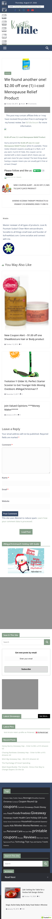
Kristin (23, 104)
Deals (36, 807)
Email (5, 489)
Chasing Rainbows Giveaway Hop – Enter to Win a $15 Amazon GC (28, 7)
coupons (10, 806)
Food (9, 813)
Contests (15, 802)
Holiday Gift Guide (38, 817)
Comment (7, 444)
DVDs (5, 813)
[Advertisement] (28, 110)
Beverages (27, 798)
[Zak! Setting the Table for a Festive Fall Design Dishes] (13, 889)
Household (26, 821)
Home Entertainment (14, 822)
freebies (25, 813)
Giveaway (38, 812)
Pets (30, 831)
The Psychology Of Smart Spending (16, 763)
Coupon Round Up (28, 801)
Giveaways (7, 818)
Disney (43, 807)
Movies (18, 825)
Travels (45, 842)
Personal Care (14, 831)
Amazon (6, 798)
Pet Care (25, 831)
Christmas (7, 801)
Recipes (20, 838)
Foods (16, 813)
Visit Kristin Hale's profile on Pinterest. (19, 732)
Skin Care (40, 838)
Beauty (20, 798)
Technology (20, 842)
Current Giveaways (26, 807)
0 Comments (32, 104)
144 (23, 909)
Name (5, 477)
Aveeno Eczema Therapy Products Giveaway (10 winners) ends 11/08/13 (30, 202)
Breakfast (35, 798)
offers (41, 826)
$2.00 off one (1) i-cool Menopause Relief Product (24, 137)
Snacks (46, 838)
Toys (27, 841)
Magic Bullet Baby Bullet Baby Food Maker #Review (26, 905)
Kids (12, 825)
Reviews (7, 73)
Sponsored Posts (9, 842)
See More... (44, 716)
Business (42, 798)
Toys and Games (36, 842)
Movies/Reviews (31, 825)
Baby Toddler (13, 798)
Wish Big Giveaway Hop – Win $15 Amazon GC (20, 759)
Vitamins (6, 845)
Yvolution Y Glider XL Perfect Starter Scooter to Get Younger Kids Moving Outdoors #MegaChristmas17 (24, 385)
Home (5, 822)
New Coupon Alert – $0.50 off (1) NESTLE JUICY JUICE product (31, 187)
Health (15, 818)
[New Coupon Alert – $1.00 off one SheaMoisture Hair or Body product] (26, 272)
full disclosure (32, 122)
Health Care (24, 817)
